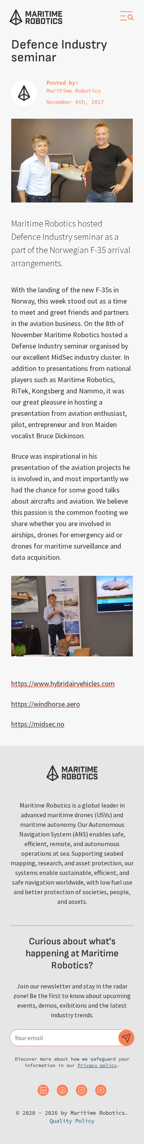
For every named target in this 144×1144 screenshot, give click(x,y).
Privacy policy (97, 1065)
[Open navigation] (126, 16)
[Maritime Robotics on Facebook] (62, 1090)
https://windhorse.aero (45, 704)
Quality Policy (72, 1120)
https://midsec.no (37, 724)
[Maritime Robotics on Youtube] (100, 1090)
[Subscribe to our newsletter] (126, 1038)
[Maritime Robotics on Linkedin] (43, 1090)
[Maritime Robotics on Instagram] (81, 1090)
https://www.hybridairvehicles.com (63, 683)
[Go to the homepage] (36, 17)
